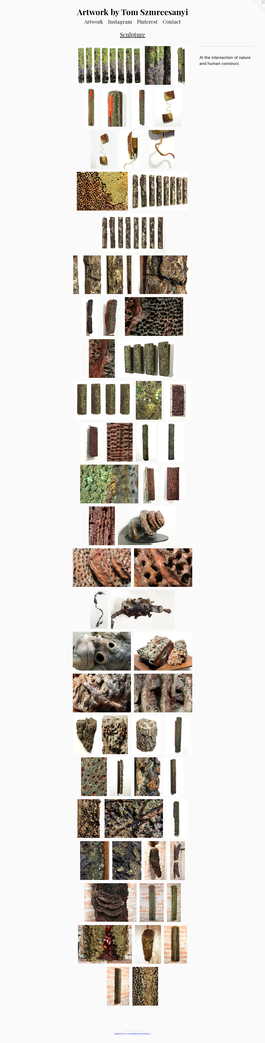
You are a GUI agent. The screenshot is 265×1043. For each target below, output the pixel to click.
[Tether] (168, 107)
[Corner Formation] (86, 734)
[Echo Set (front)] (103, 400)
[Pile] (146, 442)
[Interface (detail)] (111, 316)
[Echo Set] (147, 358)
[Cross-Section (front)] (173, 484)
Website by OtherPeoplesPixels (132, 1034)
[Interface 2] (177, 860)
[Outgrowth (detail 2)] (102, 651)
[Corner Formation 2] (148, 944)
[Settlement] (147, 525)
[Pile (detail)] (109, 484)
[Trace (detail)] (102, 274)
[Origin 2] (91, 107)
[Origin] (152, 902)
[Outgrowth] (99, 609)
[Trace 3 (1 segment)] (181, 65)
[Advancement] (120, 776)
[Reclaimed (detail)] (92, 442)
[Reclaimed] (178, 400)
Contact (172, 21)
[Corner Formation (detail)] (115, 734)
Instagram (120, 21)
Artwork (93, 21)
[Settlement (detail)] (163, 567)
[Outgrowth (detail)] (143, 609)
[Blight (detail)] (89, 818)
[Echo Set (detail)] (149, 400)
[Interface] (89, 316)
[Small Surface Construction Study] (146, 734)
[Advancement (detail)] (147, 776)
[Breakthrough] (177, 818)
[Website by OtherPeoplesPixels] (257, 7)
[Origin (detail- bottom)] (105, 944)
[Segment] (178, 734)
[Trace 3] (109, 65)
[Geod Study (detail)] (163, 651)
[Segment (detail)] (94, 776)
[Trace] (159, 191)
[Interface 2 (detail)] (156, 860)
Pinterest (147, 21)
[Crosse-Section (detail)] (102, 525)
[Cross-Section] (149, 484)
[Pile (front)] (172, 442)
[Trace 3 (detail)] (158, 65)
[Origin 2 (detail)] (115, 107)
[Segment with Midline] (175, 944)
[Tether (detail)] (161, 149)
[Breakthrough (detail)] (94, 860)
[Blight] (173, 776)
